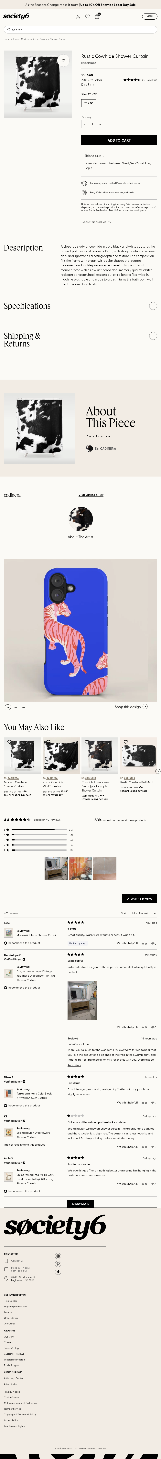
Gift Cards (9, 1323)
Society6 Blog (11, 1348)
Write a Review (143, 900)
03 (23, 707)
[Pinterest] (58, 1264)
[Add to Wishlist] (10, 741)
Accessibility (11, 1420)
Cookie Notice (11, 1397)
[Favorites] (87, 16)
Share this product (94, 222)
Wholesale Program (15, 1359)
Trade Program (12, 1365)
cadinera (90, 62)
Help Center (10, 1300)
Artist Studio (10, 1384)
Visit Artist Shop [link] (91, 495)
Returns (8, 1312)
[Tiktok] (58, 1272)
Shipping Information (15, 1306)
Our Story (9, 1336)
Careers (8, 1342)
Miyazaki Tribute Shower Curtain (36, 935)
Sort (124, 913)
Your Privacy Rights (14, 1425)
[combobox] (80, 29)
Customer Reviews (14, 1353)
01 (8, 707)
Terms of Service (12, 1408)
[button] (140, 80)
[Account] (78, 16)
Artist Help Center (13, 1378)
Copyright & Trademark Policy (20, 1414)
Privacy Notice (12, 1391)
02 (16, 707)
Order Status (11, 1317)
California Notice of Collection (20, 1403)
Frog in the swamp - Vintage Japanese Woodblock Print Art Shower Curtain (35, 975)
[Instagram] (58, 1256)
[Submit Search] (9, 30)
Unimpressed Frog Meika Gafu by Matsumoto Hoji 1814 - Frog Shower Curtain (35, 1179)
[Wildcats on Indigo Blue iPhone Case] (76, 630)
